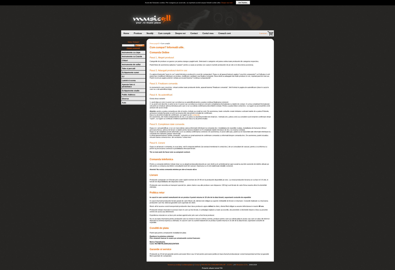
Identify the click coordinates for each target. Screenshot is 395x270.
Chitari (125, 60)
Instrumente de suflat (131, 64)
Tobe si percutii (128, 68)
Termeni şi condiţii (174, 265)
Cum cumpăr (164, 33)
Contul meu (208, 33)
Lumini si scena (129, 80)
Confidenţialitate (187, 265)
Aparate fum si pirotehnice (128, 85)
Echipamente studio (130, 91)
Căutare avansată (133, 48)
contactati (195, 115)
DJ (123, 76)
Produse (138, 33)
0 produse (263, 33)
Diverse (125, 99)
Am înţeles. (242, 3)
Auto (124, 103)
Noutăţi (150, 33)
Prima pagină (154, 43)
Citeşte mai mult (226, 3)
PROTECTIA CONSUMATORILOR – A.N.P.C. (217, 265)
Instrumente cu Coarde (132, 56)
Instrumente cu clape (131, 52)
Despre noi (180, 33)
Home (126, 33)
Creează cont (224, 33)
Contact (194, 33)
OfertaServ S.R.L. (242, 265)
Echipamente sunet (130, 72)
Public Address (128, 95)
